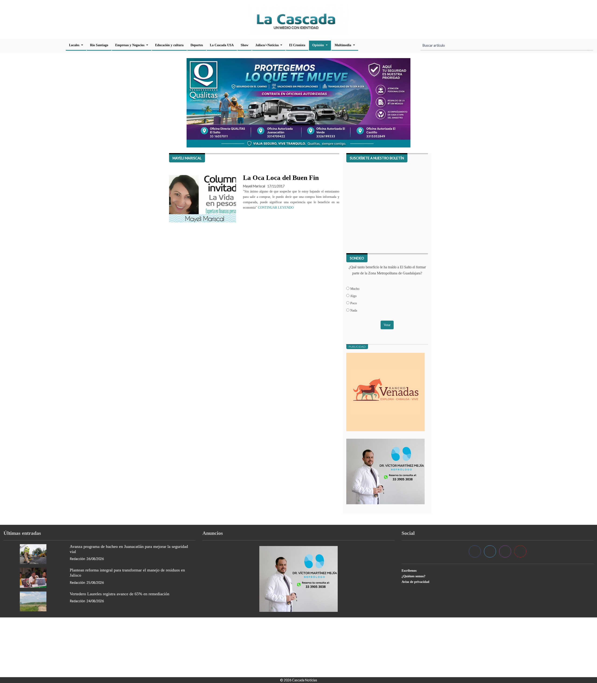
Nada (353, 310)
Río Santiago (99, 45)
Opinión (318, 45)
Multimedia (343, 45)
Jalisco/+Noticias (267, 45)
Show (244, 45)
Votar (387, 325)
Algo (353, 296)
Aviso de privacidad (415, 582)
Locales (74, 45)
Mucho (354, 289)
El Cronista (297, 45)
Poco (353, 303)
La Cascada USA (222, 45)
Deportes (197, 45)
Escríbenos (409, 570)
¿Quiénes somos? (413, 576)
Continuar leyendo (276, 207)
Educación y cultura (169, 45)
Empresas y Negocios (130, 45)
